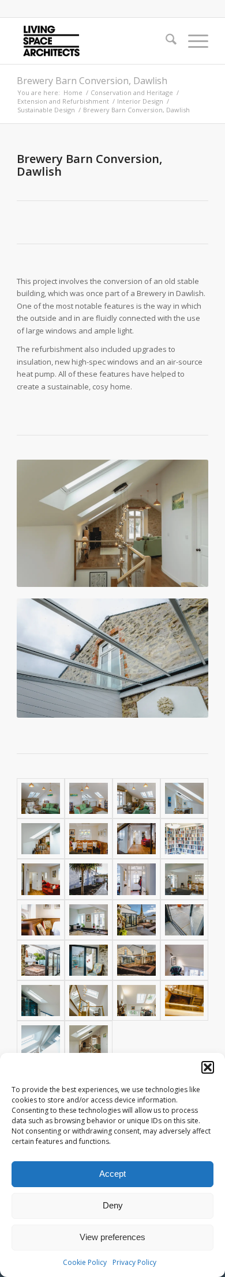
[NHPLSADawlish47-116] (88, 839)
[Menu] (192, 41)
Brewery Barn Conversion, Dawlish (92, 80)
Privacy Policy (134, 1262)
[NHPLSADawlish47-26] (41, 839)
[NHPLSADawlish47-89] (88, 1000)
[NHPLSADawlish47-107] (136, 879)
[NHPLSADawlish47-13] (184, 798)
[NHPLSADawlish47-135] (184, 920)
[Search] (165, 41)
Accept (112, 1174)
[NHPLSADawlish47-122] (88, 960)
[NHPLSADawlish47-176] (88, 879)
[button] (207, 1067)
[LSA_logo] (93, 41)
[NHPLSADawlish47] (88, 1041)
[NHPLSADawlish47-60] (41, 1041)
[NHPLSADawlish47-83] (136, 1000)
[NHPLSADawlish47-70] (41, 1000)
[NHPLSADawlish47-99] (41, 879)
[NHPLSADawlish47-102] (184, 839)
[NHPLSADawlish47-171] (136, 920)
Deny (113, 1205)
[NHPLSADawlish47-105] (136, 839)
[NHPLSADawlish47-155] (41, 920)
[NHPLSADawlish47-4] (41, 798)
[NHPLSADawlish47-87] (184, 1000)
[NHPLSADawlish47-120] (184, 879)
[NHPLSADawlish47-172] (136, 960)
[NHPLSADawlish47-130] (41, 960)
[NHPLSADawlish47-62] (184, 960)
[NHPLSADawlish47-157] (88, 920)
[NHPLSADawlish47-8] (136, 798)
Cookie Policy (85, 1262)
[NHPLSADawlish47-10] (88, 798)
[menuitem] (165, 41)
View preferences (112, 1237)
